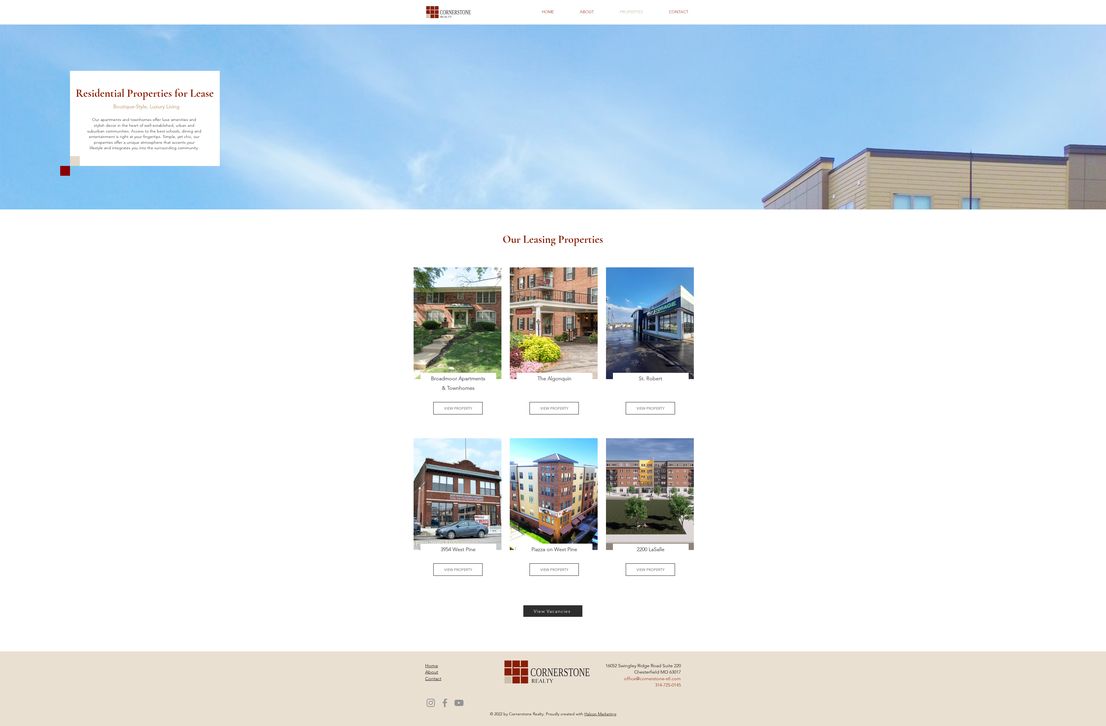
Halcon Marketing (600, 713)
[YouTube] (459, 702)
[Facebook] (444, 702)
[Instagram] (430, 702)
